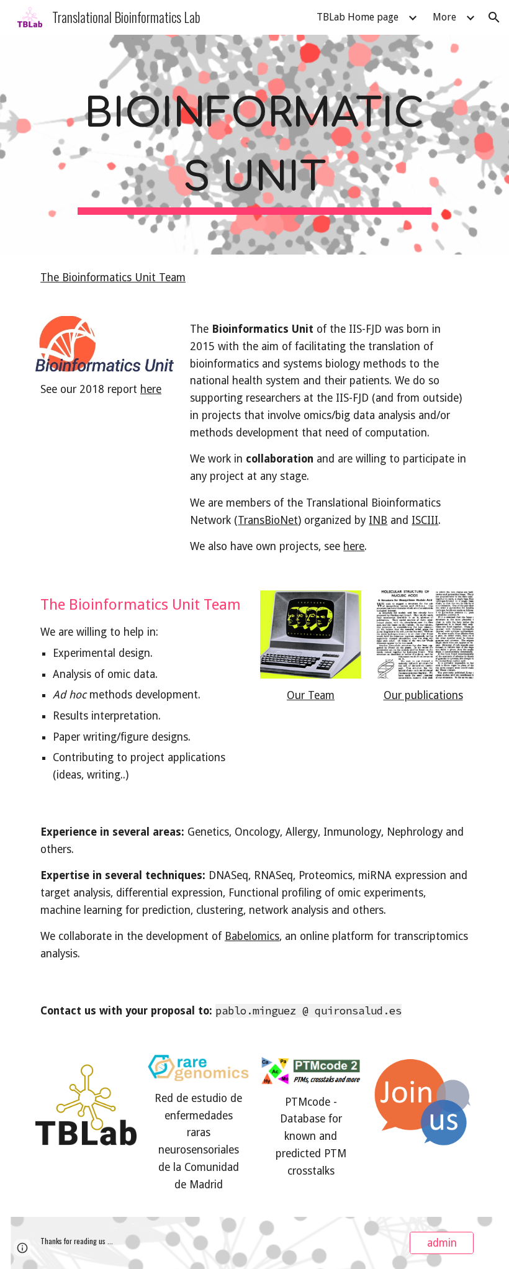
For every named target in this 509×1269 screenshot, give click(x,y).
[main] (254, 145)
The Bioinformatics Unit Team (113, 277)
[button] (494, 17)
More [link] (444, 17)
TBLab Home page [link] (358, 17)
